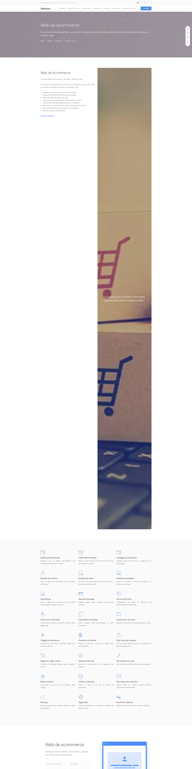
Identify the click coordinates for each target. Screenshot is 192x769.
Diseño (50, 41)
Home (42, 41)
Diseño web (58, 41)
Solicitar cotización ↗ (47, 116)
